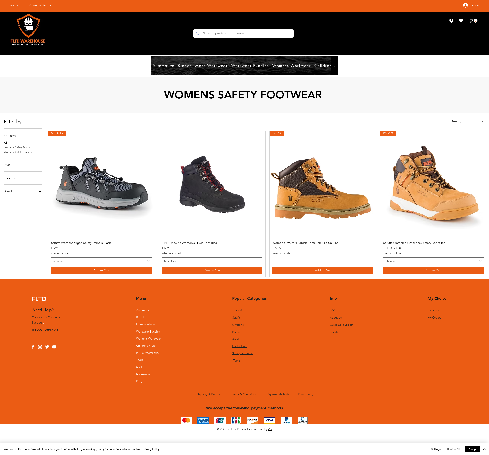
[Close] (484, 449)
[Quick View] (212, 184)
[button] (473, 21)
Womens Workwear (148, 338)
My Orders (143, 374)
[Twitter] (47, 347)
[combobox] (468, 121)
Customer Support (341, 324)
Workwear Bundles (148, 331)
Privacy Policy (151, 449)
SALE (139, 367)
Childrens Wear (146, 345)
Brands (140, 317)
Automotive (143, 310)
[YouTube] (54, 347)
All (5, 142)
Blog (139, 381)
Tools (139, 360)
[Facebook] (33, 347)
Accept (472, 449)
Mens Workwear (146, 324)
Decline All (453, 449)
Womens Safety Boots (17, 147)
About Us (336, 317)
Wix (270, 429)
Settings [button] (436, 449)
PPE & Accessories (147, 352)
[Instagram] (40, 347)
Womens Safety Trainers (18, 152)
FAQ (333, 310)
